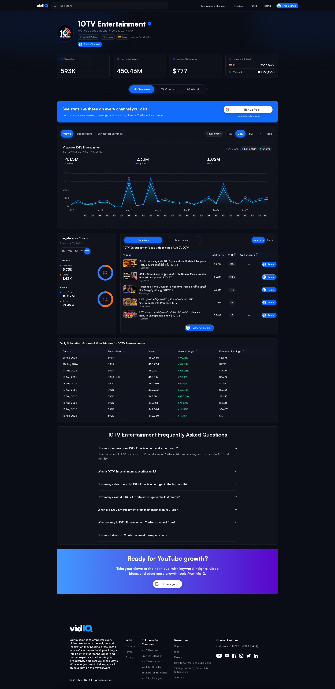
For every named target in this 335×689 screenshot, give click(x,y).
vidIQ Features (150, 650)
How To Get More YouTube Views (192, 662)
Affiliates (179, 677)
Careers (130, 646)
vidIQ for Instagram (152, 678)
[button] (230, 133)
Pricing (267, 5)
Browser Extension (152, 655)
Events (178, 657)
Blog (254, 5)
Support (179, 646)
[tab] (141, 89)
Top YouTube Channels (213, 5)
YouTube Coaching (152, 666)
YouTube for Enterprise (154, 672)
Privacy (130, 657)
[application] (167, 195)
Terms (129, 651)
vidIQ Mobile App (151, 661)
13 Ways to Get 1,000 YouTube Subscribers (191, 670)
